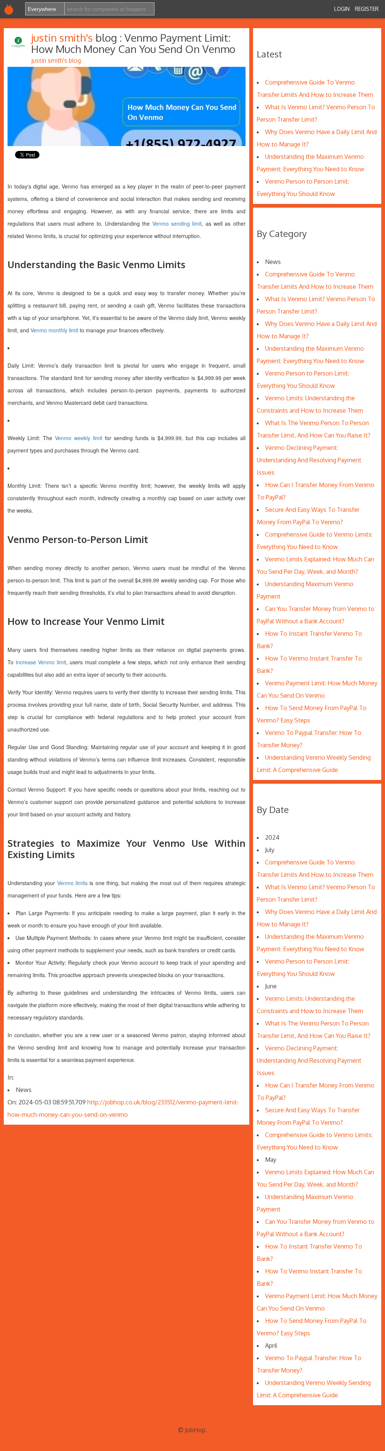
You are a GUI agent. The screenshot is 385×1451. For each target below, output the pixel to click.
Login (342, 9)
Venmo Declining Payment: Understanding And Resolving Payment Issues (309, 460)
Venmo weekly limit (78, 438)
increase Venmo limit (41, 662)
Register (367, 9)
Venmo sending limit (177, 223)
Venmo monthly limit (54, 330)
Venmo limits (72, 883)
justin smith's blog (56, 60)
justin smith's (63, 37)
